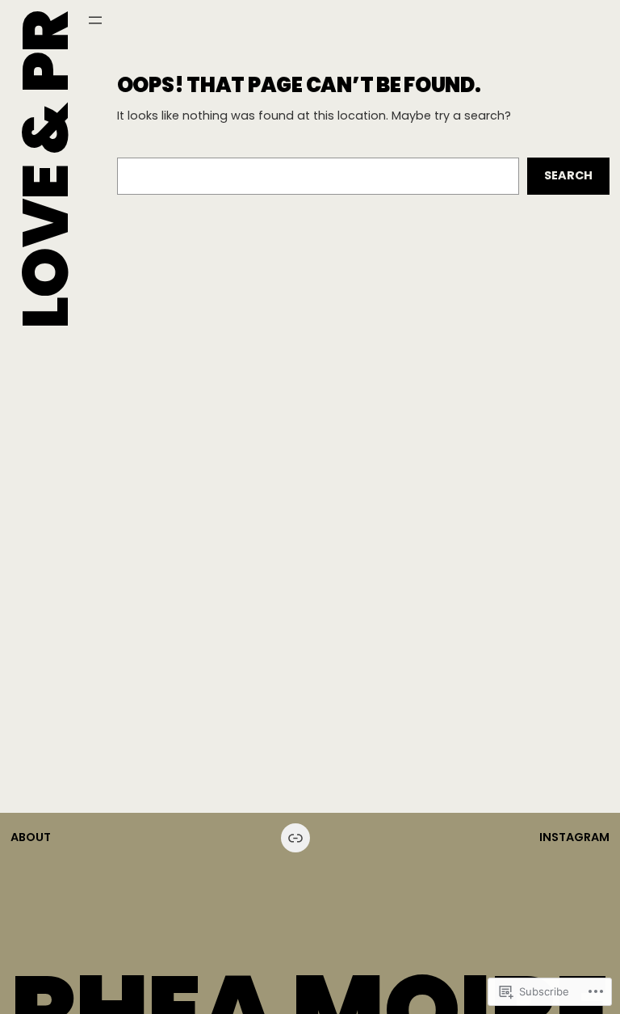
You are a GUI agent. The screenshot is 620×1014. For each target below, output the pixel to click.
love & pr (45, 170)
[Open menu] (95, 20)
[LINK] (295, 837)
